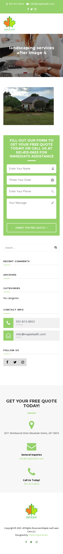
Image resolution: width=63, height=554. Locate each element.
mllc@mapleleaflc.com (41, 3)
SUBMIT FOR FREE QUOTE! (30, 227)
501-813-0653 (16, 3)
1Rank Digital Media (38, 535)
